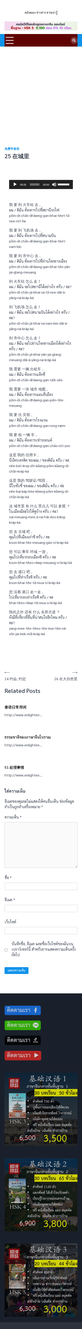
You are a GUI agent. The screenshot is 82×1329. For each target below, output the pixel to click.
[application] (41, 184)
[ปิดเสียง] (54, 184)
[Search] (74, 40)
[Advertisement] (41, 90)
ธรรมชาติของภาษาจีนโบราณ (28, 737)
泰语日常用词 (15, 707)
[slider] (64, 184)
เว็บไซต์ (10, 921)
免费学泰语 (12, 148)
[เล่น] (15, 184)
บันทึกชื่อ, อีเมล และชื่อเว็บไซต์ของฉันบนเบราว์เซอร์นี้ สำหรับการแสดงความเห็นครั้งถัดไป (44, 949)
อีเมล (10, 899)
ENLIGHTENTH (41, 7)
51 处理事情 (14, 767)
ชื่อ (8, 877)
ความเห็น (13, 817)
